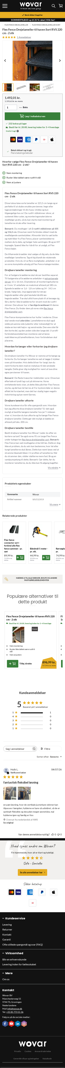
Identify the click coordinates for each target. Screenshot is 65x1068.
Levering (7, 924)
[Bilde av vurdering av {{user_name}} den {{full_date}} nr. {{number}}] (9, 793)
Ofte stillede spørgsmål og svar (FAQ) (22, 944)
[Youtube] (12, 1024)
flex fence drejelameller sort (35, 439)
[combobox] (49, 756)
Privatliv (17, 1051)
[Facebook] (5, 1024)
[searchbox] (17, 748)
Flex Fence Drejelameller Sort (46, 25)
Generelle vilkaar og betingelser (26, 1058)
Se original (8, 822)
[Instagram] (24, 1024)
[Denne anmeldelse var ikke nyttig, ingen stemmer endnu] (58, 834)
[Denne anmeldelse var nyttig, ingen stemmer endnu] (53, 834)
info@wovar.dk (14, 1008)
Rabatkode (47, 1058)
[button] (18, 131)
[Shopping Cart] (61, 6)
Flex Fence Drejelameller (16, 25)
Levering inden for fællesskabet (19, 964)
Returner (7, 929)
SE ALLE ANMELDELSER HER (31, 872)
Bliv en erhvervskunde (14, 959)
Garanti (6, 939)
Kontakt (6, 934)
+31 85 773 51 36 (14, 1012)
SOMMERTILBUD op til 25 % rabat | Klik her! (33, 20)
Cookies (28, 1051)
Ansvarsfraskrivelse (43, 1051)
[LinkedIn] (18, 1024)
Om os (5, 979)
